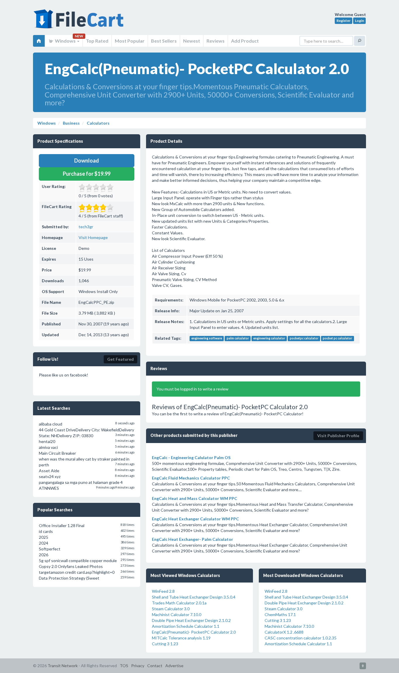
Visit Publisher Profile (338, 435)
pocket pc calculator (337, 338)
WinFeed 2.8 (163, 591)
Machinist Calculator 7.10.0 (176, 614)
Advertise (174, 665)
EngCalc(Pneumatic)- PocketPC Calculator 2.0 (194, 632)
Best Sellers (164, 40)
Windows (65, 40)
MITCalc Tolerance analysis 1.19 (181, 637)
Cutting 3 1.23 (165, 643)
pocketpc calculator (304, 338)
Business (71, 123)
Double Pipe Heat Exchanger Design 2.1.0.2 (191, 620)
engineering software (206, 338)
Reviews (216, 40)
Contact (154, 665)
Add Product (245, 40)
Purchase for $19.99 (86, 173)
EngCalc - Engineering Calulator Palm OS (191, 457)
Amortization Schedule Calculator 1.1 (185, 626)
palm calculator (238, 338)
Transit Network (63, 665)
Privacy (137, 665)
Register (343, 20)
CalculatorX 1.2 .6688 (284, 632)
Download (86, 160)
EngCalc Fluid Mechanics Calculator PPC (191, 477)
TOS (124, 665)
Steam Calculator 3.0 (171, 608)
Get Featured (120, 359)
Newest (191, 40)
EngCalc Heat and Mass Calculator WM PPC (194, 498)
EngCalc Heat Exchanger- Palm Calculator (192, 539)
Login (359, 20)
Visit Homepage (93, 237)
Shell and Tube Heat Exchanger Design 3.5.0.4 (193, 596)
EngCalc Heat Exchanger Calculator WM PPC (195, 518)
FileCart (79, 22)
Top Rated (97, 40)
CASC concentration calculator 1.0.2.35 (300, 637)
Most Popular (130, 40)
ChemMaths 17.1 (280, 614)
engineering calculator (269, 338)
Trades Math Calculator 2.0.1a (179, 602)
